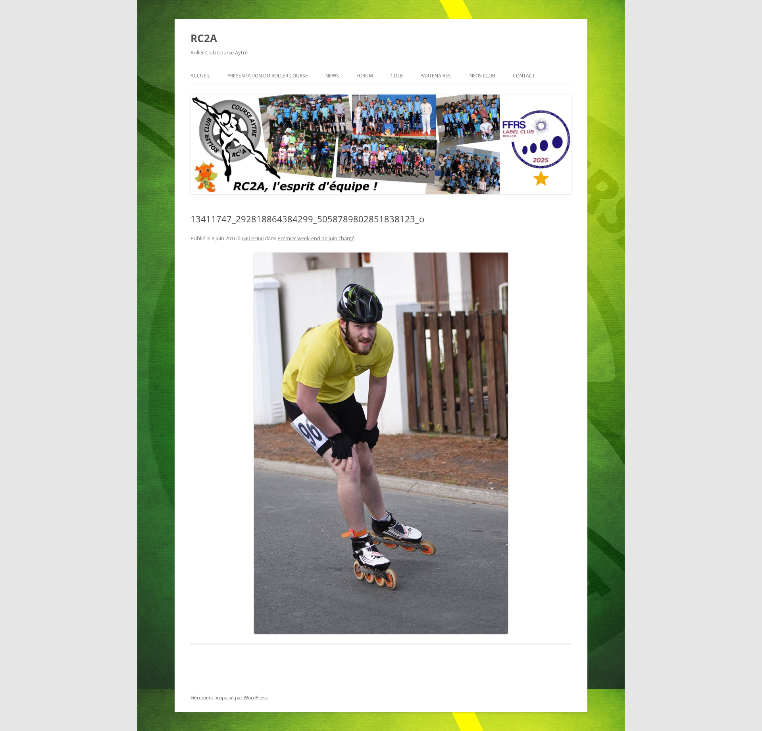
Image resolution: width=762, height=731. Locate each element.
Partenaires (435, 75)
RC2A (203, 38)
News (332, 75)
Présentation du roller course (267, 75)
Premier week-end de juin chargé (315, 238)
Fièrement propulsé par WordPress (229, 697)
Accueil (200, 75)
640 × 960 (253, 238)
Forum (364, 75)
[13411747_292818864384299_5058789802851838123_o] (381, 443)
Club (397, 75)
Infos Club (481, 75)
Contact (524, 75)
